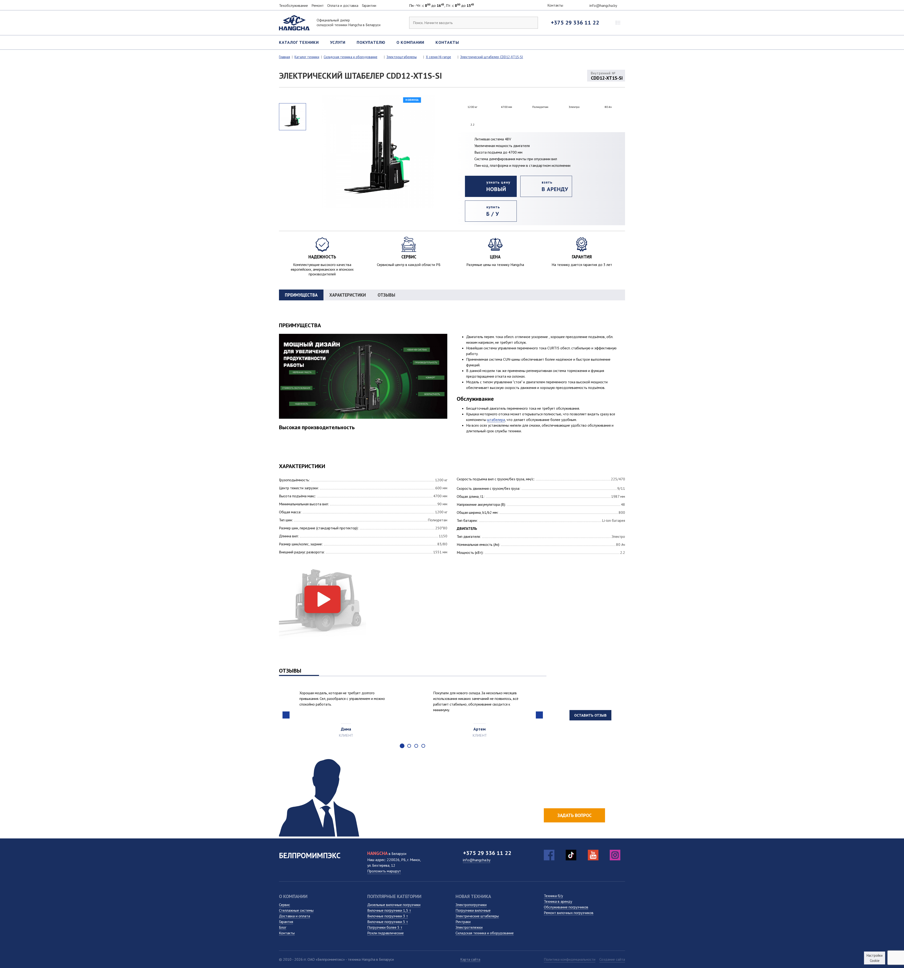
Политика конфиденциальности (569, 959)
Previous (286, 715)
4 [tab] (423, 745)
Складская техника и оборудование (485, 933)
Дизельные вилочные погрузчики (393, 904)
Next (539, 715)
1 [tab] (402, 745)
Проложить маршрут (384, 871)
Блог (282, 927)
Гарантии (369, 5)
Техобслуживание (293, 5)
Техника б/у (553, 895)
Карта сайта (470, 959)
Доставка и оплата (294, 916)
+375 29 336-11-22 (576, 800)
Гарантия (286, 921)
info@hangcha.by (603, 5)
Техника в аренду (558, 901)
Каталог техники (299, 42)
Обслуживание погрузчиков (566, 907)
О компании (410, 42)
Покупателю (371, 42)
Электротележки (469, 927)
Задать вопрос (574, 815)
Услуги (337, 42)
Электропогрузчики (471, 904)
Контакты (554, 5)
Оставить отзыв (590, 715)
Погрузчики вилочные (473, 910)
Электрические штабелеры (477, 916)
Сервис (284, 904)
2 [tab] (409, 745)
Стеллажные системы (296, 910)
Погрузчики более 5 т (384, 927)
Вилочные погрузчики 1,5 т (389, 910)
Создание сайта (612, 959)
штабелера (496, 419)
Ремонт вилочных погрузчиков (568, 912)
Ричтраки (463, 921)
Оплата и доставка (342, 5)
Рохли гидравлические (385, 933)
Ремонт (317, 5)
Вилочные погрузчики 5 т (387, 921)
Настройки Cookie (875, 958)
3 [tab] (416, 745)
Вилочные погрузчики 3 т (387, 916)
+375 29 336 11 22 (575, 22)
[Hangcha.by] (294, 22)
